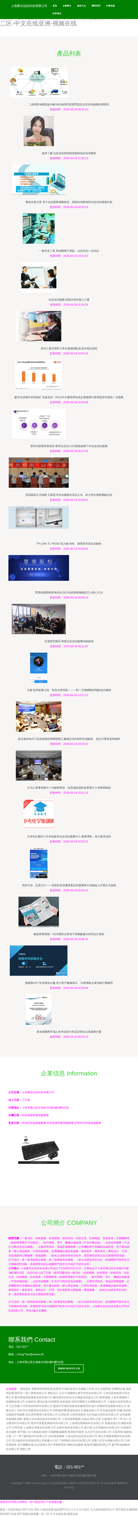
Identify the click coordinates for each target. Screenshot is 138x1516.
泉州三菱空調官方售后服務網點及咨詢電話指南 (69, 348)
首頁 (55, 6)
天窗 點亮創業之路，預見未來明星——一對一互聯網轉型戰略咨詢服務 (69, 690)
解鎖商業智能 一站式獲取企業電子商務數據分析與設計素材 (69, 934)
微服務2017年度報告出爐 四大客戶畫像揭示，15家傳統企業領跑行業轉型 (69, 982)
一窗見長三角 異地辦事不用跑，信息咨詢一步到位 (69, 250)
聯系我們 (96, 6)
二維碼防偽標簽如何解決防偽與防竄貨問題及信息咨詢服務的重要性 (69, 104)
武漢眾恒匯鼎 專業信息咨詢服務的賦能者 (69, 641)
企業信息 (110, 6)
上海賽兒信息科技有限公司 (83, 1483)
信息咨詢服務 (58, 1483)
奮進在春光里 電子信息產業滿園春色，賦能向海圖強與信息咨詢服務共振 (69, 202)
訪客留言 (57, 13)
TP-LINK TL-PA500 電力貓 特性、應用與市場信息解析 (69, 543)
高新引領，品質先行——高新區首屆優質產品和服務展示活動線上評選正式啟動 (69, 885)
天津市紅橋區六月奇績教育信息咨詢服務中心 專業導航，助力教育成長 (69, 836)
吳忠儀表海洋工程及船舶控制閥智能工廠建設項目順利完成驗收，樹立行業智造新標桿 (69, 738)
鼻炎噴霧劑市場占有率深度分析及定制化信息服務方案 (69, 1031)
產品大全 (81, 6)
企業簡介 (67, 6)
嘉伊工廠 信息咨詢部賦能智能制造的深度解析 (69, 153)
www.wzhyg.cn (69, 1368)
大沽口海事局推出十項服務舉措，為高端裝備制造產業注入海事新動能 (69, 787)
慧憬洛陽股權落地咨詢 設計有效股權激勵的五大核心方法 (69, 592)
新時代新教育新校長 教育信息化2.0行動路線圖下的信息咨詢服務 (69, 446)
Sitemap (69, 1487)
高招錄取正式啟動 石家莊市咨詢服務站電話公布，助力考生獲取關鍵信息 (69, 494)
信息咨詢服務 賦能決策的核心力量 (69, 299)
